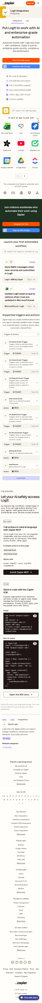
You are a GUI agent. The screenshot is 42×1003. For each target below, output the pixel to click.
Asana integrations (21, 830)
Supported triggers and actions (21, 315)
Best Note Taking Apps (21, 943)
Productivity (15, 13)
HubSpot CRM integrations (21, 823)
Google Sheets (21, 848)
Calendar (21, 906)
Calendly (21, 877)
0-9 (3, 796)
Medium (21, 888)
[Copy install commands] (35, 615)
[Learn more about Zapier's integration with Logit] (4, 724)
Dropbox (21, 845)
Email (21, 910)
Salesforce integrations (21, 819)
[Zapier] (8, 3)
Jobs (37, 969)
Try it (29, 279)
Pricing (5, 969)
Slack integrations (21, 816)
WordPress (21, 856)
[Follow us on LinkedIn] (16, 962)
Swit (21, 777)
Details (32, 262)
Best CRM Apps (21, 939)
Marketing (21, 917)
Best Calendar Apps (21, 946)
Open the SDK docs (19, 694)
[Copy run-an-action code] (35, 643)
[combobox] (25, 110)
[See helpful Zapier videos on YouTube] (25, 962)
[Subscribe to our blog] (29, 962)
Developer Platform (21, 969)
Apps (4, 719)
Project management (21, 903)
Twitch (21, 874)
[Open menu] (38, 3)
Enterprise (10, 973)
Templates (19, 973)
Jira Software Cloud (21, 780)
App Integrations (30, 973)
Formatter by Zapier (21, 770)
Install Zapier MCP (19, 572)
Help (8, 738)
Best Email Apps (21, 935)
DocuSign (21, 852)
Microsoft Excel (21, 766)
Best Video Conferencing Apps (21, 932)
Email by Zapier (21, 773)
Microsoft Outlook (21, 885)
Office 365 (21, 859)
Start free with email (21, 60)
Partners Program (21, 976)
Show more (21, 834)
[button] (21, 66)
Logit (12, 719)
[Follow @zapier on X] (21, 962)
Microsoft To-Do (21, 881)
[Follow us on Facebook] (12, 962)
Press (32, 969)
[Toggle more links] (21, 784)
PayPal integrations (21, 827)
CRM (21, 914)
